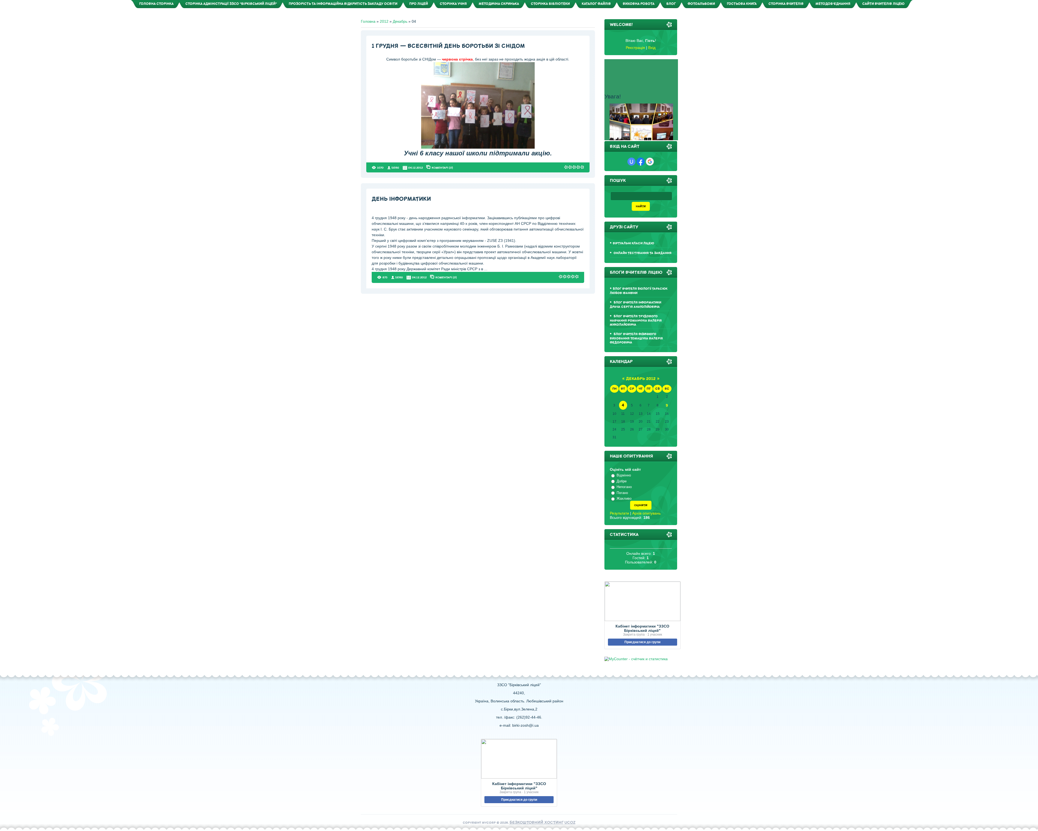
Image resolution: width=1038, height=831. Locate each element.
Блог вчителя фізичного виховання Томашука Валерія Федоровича (636, 338)
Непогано (624, 487)
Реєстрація (635, 47)
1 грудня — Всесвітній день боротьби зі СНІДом (448, 46)
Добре (622, 481)
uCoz (569, 822)
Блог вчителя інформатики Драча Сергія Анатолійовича (635, 305)
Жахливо (624, 498)
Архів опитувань (646, 513)
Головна (368, 21)
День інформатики (401, 199)
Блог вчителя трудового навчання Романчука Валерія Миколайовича (636, 320)
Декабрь (400, 21)
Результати (619, 513)
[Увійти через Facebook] (641, 162)
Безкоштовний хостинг (537, 822)
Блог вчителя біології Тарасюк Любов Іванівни (638, 291)
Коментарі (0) (442, 167)
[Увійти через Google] (650, 162)
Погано (622, 493)
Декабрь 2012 (641, 378)
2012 (384, 21)
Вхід (652, 47)
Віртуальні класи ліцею (633, 243)
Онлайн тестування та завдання (642, 253)
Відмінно (624, 475)
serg (395, 167)
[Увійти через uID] (631, 162)
